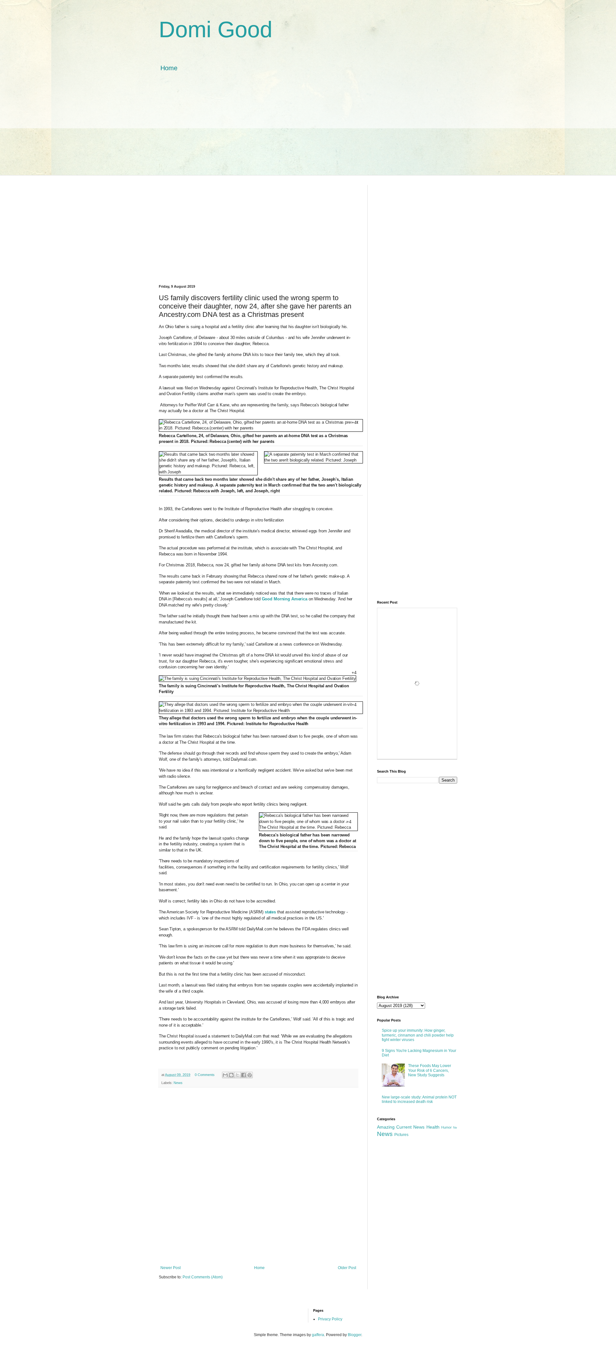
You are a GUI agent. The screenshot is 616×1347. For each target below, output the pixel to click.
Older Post (347, 1268)
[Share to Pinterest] (249, 1075)
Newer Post (170, 1268)
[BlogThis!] (231, 1075)
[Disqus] (258, 1176)
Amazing (386, 1127)
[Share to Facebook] (243, 1075)
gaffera (318, 1335)
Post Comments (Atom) (203, 1277)
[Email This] (225, 1075)
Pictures (401, 1134)
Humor (446, 1127)
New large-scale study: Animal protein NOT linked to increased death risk (419, 1099)
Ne (455, 1127)
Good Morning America (284, 599)
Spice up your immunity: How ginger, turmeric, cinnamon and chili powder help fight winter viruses (418, 1035)
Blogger (354, 1335)
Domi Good (215, 29)
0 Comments (205, 1075)
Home (168, 68)
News (178, 1083)
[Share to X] (237, 1075)
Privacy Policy (330, 1319)
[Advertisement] (308, 130)
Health (433, 1127)
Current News (410, 1127)
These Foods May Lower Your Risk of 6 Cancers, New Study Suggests (429, 1070)
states (271, 912)
